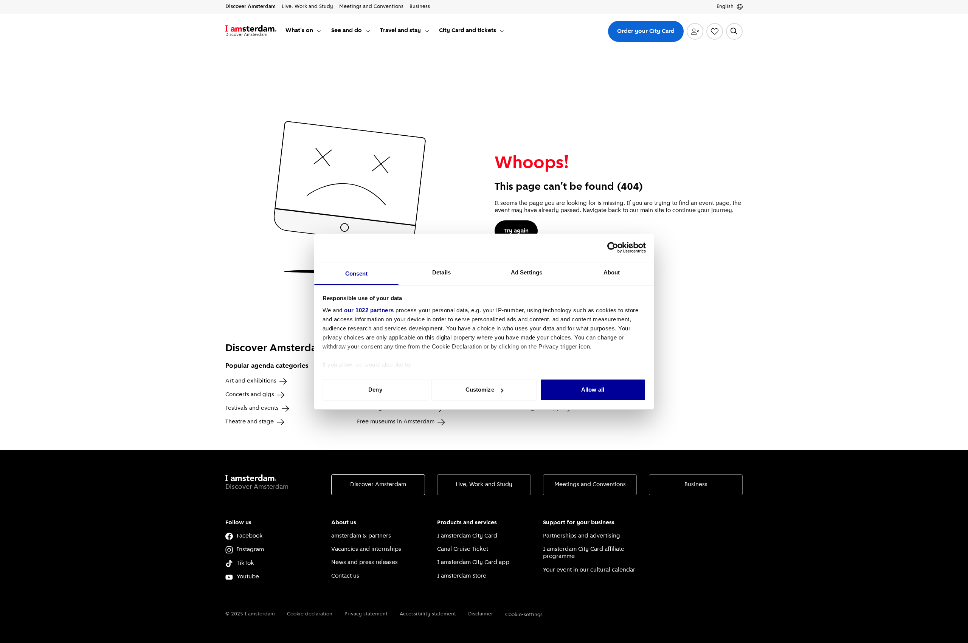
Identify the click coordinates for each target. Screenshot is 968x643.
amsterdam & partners (361, 536)
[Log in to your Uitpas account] (695, 31)
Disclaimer (480, 614)
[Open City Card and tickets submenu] (502, 31)
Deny (375, 389)
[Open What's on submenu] (319, 31)
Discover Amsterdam (378, 485)
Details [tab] (441, 272)
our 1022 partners (369, 310)
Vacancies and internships (366, 549)
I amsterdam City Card (467, 536)
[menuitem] (303, 31)
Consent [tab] (356, 273)
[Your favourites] (714, 31)
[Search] (734, 31)
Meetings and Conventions (590, 485)
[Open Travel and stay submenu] (427, 31)
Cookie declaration (309, 614)
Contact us (345, 576)
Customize (479, 389)
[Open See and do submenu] (368, 31)
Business (695, 485)
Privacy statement (366, 614)
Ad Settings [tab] (526, 272)
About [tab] (611, 272)
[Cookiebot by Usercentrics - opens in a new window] (613, 247)
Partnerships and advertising (581, 536)
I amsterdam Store (461, 576)
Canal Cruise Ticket (462, 549)
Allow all (592, 389)
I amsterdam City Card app (473, 562)
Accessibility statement (428, 614)
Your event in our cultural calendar (589, 570)
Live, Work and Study (484, 485)
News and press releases (364, 562)
